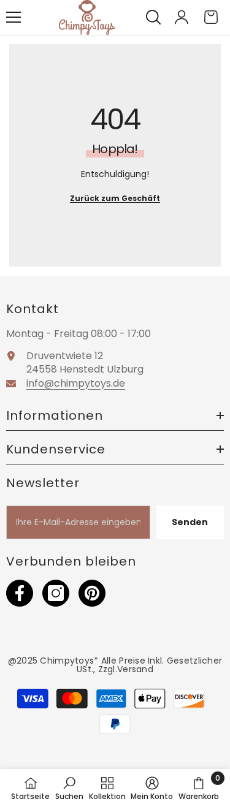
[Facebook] (19, 593)
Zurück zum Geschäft (115, 198)
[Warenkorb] (211, 17)
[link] (69, 788)
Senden (190, 522)
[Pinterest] (92, 593)
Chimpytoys (67, 660)
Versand (135, 669)
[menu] (13, 17)
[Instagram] (55, 593)
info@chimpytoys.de (75, 383)
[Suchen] (153, 17)
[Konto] (182, 17)
